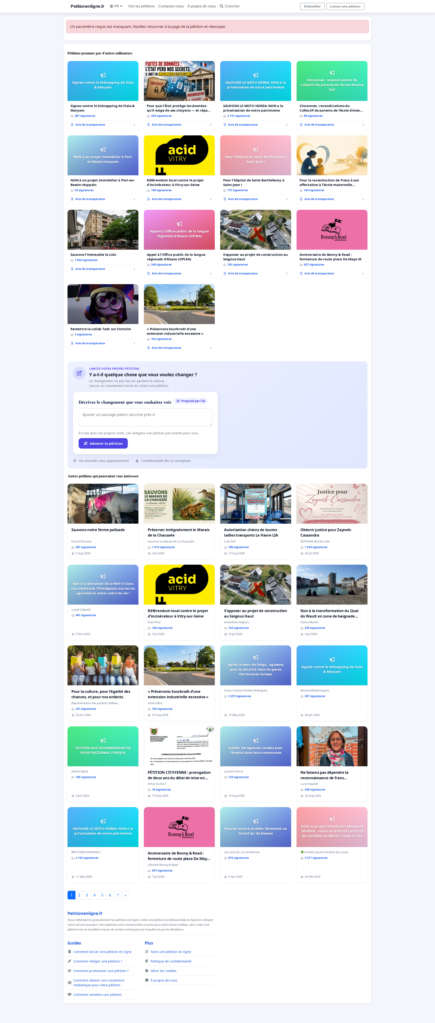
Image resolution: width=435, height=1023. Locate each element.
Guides (74, 943)
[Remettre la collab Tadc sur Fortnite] (103, 316)
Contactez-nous (171, 6)
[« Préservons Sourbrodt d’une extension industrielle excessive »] (179, 318)
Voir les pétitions (141, 6)
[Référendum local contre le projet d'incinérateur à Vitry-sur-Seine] (179, 169)
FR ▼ (118, 6)
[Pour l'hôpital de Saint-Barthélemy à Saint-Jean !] (255, 169)
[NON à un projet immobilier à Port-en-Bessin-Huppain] (103, 169)
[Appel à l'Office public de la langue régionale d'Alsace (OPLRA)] (179, 244)
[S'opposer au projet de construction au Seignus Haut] (255, 244)
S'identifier (312, 6)
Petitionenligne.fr (87, 6)
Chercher (232, 6)
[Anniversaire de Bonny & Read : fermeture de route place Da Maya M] (332, 244)
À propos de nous (201, 6)
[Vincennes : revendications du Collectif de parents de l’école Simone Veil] (332, 95)
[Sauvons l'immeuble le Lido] (103, 242)
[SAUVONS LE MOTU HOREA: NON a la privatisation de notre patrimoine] (255, 95)
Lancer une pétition (345, 6)
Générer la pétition (106, 443)
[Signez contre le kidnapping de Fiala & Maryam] (103, 95)
